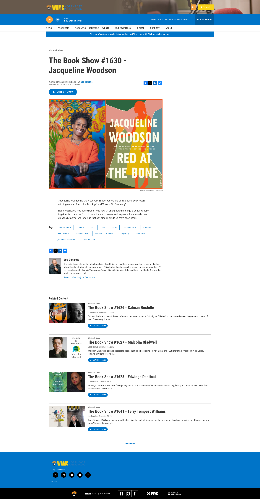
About (168, 28)
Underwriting (123, 28)
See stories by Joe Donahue (79, 277)
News (49, 28)
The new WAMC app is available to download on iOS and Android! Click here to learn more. (130, 34)
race (103, 227)
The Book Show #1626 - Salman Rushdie (121, 307)
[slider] (61, 19)
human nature (82, 233)
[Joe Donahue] (55, 266)
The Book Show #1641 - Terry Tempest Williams (127, 411)
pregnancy (124, 233)
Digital (140, 28)
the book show (130, 227)
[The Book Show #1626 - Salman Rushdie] (67, 313)
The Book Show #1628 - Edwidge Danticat (122, 376)
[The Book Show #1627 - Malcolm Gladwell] (67, 347)
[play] (49, 19)
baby (115, 227)
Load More (130, 443)
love (93, 227)
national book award (104, 233)
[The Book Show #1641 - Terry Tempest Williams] (67, 416)
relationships (63, 233)
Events (106, 28)
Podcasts (80, 28)
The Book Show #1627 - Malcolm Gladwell (122, 342)
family (81, 227)
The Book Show (56, 50)
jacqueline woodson (66, 239)
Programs (63, 28)
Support (155, 28)
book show (140, 233)
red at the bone (88, 239)
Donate (207, 7)
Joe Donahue (86, 81)
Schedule (94, 28)
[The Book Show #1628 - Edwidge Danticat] (67, 382)
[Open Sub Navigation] (54, 28)
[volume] (57, 20)
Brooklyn (147, 227)
